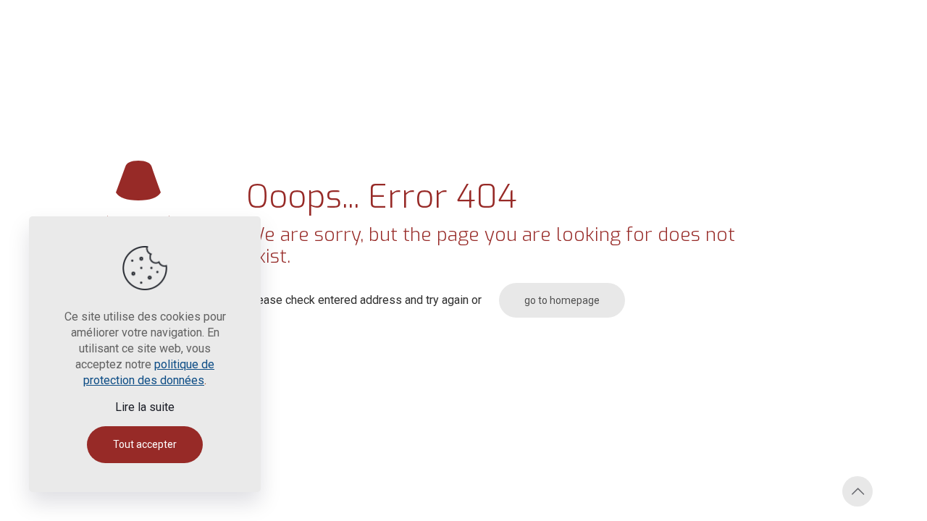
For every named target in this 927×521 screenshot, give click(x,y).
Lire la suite (145, 407)
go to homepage (562, 300)
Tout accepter (145, 444)
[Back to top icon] (857, 491)
